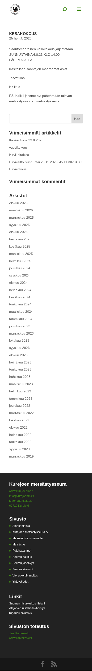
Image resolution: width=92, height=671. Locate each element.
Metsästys (19, 544)
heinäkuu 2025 (20, 239)
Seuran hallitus (22, 557)
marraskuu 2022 (21, 413)
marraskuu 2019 (21, 456)
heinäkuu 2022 (20, 435)
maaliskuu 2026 (21, 210)
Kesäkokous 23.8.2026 (26, 140)
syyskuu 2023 (19, 348)
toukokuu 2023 (20, 369)
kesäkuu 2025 (19, 246)
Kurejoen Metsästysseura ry (30, 532)
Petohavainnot (22, 550)
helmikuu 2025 (20, 261)
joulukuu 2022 (19, 405)
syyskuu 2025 (19, 225)
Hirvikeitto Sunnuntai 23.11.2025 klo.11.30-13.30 (45, 162)
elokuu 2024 (18, 282)
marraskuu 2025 (21, 217)
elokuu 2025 (18, 232)
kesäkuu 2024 (19, 297)
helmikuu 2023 (20, 391)
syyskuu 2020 (19, 449)
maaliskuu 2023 (21, 384)
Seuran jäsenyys (23, 563)
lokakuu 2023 (19, 340)
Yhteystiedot (20, 581)
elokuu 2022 (18, 427)
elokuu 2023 (18, 355)
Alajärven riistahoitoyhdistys (27, 608)
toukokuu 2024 (20, 304)
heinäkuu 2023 (20, 362)
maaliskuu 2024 (21, 311)
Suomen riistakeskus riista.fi (27, 603)
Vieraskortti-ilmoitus (25, 575)
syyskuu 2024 (19, 275)
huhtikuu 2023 (19, 377)
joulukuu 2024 (19, 268)
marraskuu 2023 (21, 333)
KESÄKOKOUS (23, 34)
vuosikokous (18, 147)
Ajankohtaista (21, 526)
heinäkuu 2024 (20, 290)
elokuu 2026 (18, 203)
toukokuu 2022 (20, 442)
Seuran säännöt (23, 569)
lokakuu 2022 (19, 420)
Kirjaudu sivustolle (21, 613)
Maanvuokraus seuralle (28, 538)
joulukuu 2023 (19, 326)
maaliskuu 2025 (21, 254)
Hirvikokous (17, 169)
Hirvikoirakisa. (19, 155)
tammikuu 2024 (20, 319)
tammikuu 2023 (20, 398)
